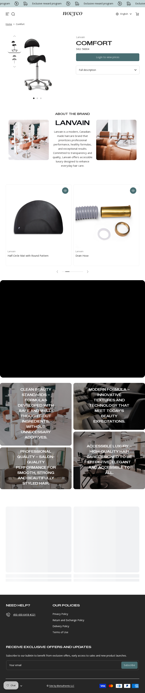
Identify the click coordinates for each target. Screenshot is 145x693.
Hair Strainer (24, 255)
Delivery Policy (61, 626)
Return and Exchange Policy (68, 620)
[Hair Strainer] (48, 217)
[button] (13, 14)
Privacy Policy (60, 614)
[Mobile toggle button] (8, 14)
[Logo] (72, 14)
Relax (88, 255)
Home (9, 24)
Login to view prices (107, 57)
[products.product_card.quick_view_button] (7, 190)
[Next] (14, 66)
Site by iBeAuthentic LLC (61, 685)
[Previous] (14, 36)
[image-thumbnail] (14, 46)
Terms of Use (60, 632)
